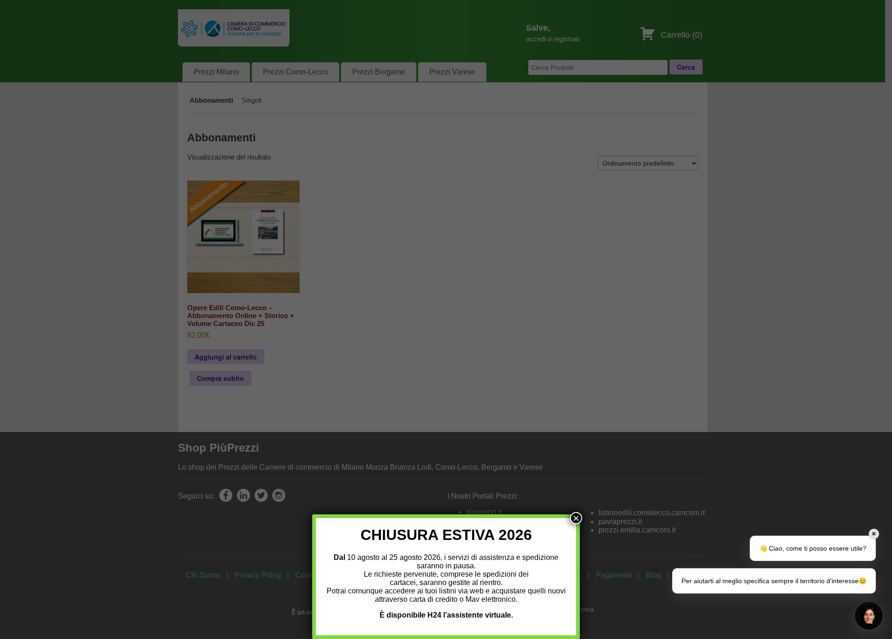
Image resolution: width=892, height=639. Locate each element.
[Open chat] (869, 616)
